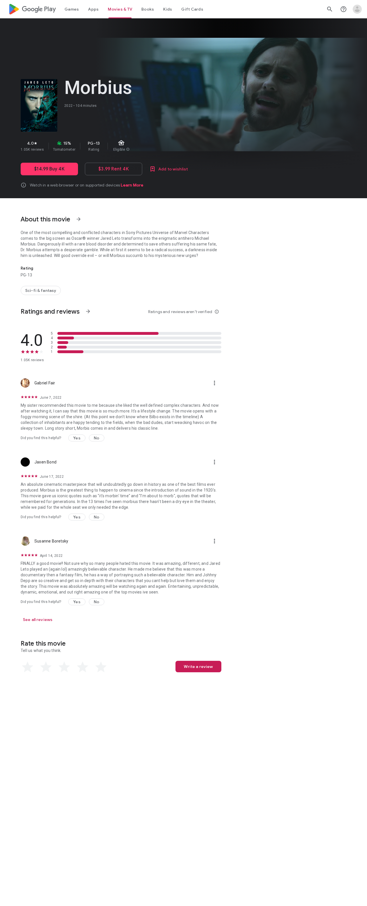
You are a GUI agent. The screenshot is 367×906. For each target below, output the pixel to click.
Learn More (132, 185)
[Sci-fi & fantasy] (41, 290)
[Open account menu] (357, 9)
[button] (76, 438)
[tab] (71, 9)
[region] (123, 146)
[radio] (27, 667)
